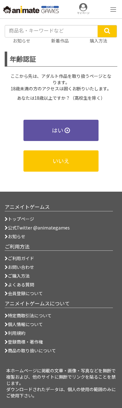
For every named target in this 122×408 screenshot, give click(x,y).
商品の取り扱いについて (32, 350)
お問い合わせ (21, 267)
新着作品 (60, 41)
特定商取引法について (30, 315)
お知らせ (16, 236)
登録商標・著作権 (25, 342)
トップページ (21, 219)
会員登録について (25, 293)
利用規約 (16, 333)
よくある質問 (21, 284)
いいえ (61, 161)
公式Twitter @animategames (39, 227)
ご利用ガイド (21, 258)
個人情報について (25, 324)
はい (58, 130)
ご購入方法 (19, 276)
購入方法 (98, 41)
